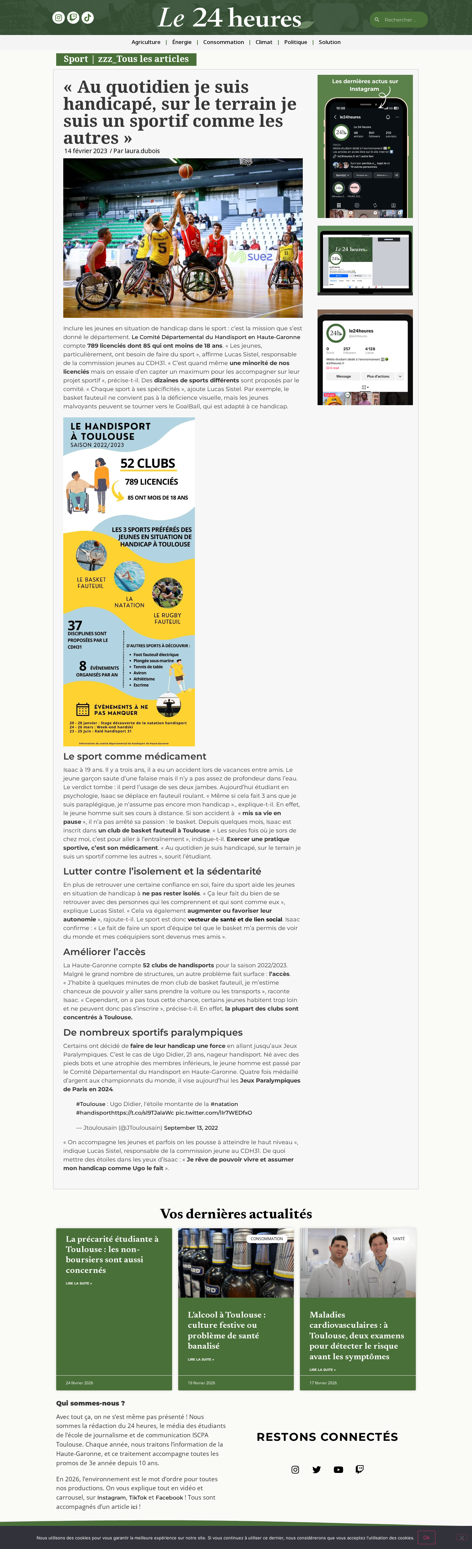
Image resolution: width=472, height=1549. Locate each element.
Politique (295, 42)
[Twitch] (73, 18)
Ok (426, 1537)
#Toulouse (90, 1104)
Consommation (223, 42)
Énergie (182, 42)
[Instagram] (58, 18)
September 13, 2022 (191, 1128)
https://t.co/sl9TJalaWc (142, 1113)
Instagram (111, 1497)
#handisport (93, 1113)
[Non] (461, 1537)
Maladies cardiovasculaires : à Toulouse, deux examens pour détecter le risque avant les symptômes (357, 1336)
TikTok (138, 1497)
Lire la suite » (79, 1283)
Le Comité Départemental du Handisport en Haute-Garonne (216, 337)
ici (134, 1507)
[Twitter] (316, 1469)
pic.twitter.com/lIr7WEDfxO (214, 1113)
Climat (264, 42)
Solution (330, 42)
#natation (224, 1104)
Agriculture (146, 42)
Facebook (169, 1497)
